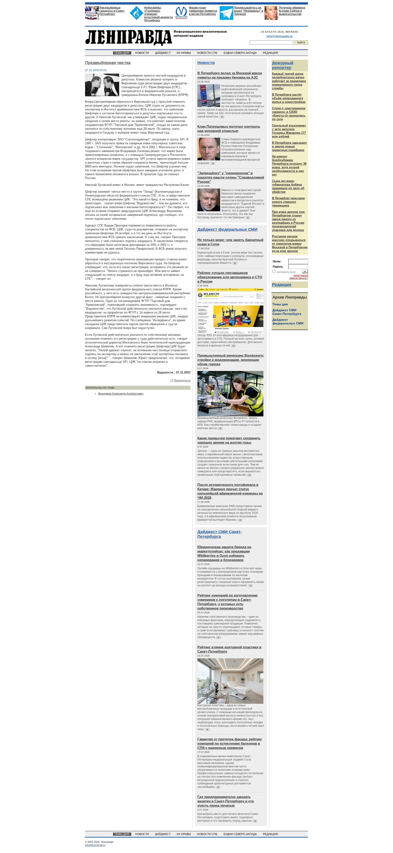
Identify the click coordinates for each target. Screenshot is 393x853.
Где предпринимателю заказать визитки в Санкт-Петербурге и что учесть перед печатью (225, 801)
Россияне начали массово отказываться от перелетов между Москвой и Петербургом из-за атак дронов (289, 244)
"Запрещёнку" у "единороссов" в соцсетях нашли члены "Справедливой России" (230, 177)
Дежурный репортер (282, 65)
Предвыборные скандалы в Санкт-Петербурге (112, 11)
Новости (206, 62)
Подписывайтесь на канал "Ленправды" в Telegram (248, 11)
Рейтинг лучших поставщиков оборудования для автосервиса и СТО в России (229, 277)
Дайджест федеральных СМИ (227, 229)
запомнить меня (286, 272)
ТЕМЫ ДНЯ (122, 53)
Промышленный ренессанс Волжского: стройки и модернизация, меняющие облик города (230, 359)
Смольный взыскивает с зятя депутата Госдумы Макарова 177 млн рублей (289, 131)
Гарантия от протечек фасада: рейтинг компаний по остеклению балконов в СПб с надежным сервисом (229, 743)
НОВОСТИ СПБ (207, 53)
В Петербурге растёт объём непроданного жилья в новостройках (288, 98)
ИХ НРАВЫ (184, 53)
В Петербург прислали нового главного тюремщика (288, 201)
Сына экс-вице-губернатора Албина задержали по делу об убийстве (288, 186)
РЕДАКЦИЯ (271, 53)
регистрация (301, 275)
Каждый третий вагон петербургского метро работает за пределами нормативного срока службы (289, 81)
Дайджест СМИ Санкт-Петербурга (219, 534)
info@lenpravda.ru (280, 36)
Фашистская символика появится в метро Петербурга (203, 11)
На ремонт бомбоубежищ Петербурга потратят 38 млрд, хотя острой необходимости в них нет (289, 165)
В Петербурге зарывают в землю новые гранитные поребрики (289, 146)
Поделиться (182, 380)
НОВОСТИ (142, 53)
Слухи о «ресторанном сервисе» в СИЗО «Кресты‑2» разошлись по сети (288, 114)
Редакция (281, 284)
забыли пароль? (298, 278)
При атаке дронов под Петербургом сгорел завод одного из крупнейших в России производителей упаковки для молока (288, 221)
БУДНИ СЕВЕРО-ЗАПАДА (240, 53)
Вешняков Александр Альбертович (120, 393)
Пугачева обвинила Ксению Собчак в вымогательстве (292, 11)
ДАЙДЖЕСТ (163, 53)
